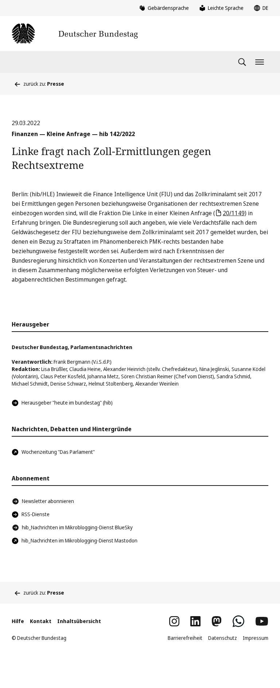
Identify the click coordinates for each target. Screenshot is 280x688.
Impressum (255, 637)
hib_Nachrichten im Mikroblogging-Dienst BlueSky (77, 527)
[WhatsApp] (238, 621)
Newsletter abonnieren (48, 501)
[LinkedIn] (195, 621)
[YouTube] (261, 621)
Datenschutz (222, 637)
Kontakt (40, 621)
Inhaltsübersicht (79, 621)
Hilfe (18, 621)
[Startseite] (75, 33)
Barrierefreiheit (185, 637)
